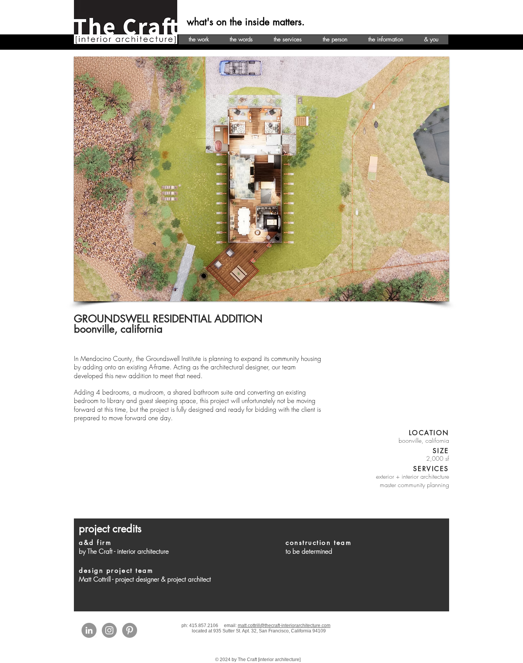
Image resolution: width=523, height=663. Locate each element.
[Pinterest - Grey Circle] (129, 630)
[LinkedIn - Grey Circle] (89, 630)
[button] (261, 179)
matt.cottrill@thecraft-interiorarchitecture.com (284, 625)
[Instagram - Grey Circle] (109, 630)
